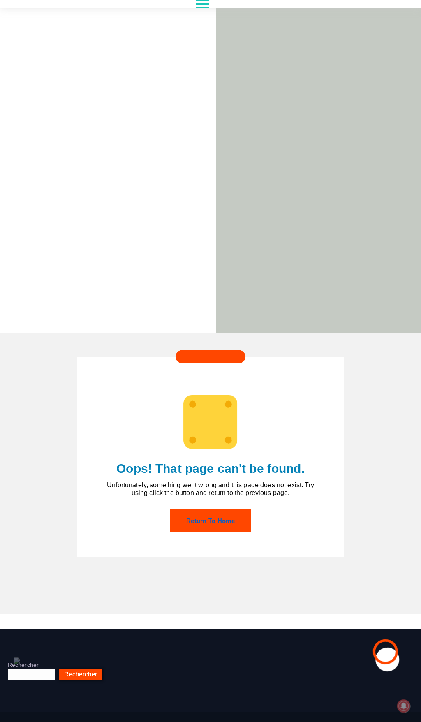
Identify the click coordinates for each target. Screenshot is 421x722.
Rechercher (23, 665)
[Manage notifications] (403, 706)
